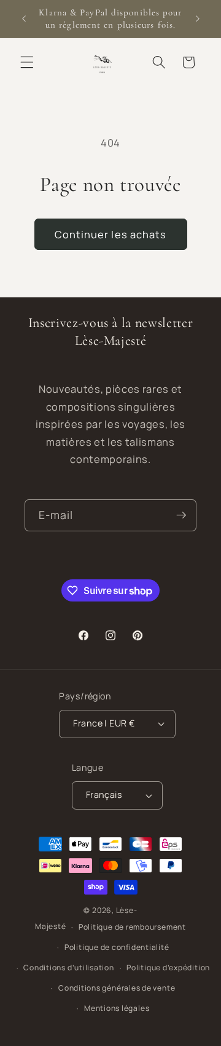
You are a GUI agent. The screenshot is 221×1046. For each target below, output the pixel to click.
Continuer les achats (111, 234)
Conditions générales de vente (116, 988)
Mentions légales (116, 1008)
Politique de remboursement (132, 927)
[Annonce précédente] (23, 19)
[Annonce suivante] (197, 19)
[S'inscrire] (181, 515)
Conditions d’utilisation (68, 967)
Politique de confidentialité (116, 947)
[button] (27, 62)
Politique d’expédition (168, 967)
